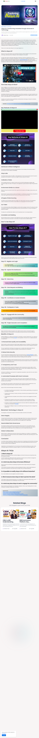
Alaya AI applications (24, 59)
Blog (5, 26)
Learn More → (4, 733)
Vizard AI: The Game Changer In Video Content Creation (13, 493)
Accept (4, 735)
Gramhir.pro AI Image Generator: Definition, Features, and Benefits (15, 494)
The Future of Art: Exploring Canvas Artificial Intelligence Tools (18, 103)
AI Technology (8, 26)
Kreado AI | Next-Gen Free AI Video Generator (11, 492)
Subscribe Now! (20, 131)
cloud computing (30, 354)
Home (2, 26)
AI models (16, 403)
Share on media (34, 35)
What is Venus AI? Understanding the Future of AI (12, 491)
